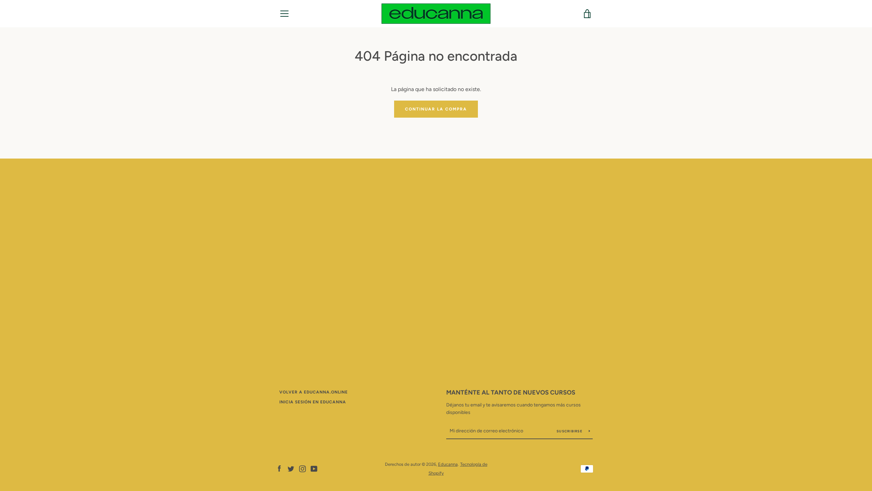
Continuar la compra (436, 109)
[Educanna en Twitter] (290, 468)
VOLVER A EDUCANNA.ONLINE (313, 392)
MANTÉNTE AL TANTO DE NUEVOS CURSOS (510, 392)
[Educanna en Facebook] (279, 468)
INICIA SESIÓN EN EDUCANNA (312, 402)
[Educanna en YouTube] (314, 468)
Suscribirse (570, 431)
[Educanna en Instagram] (302, 468)
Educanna (448, 464)
